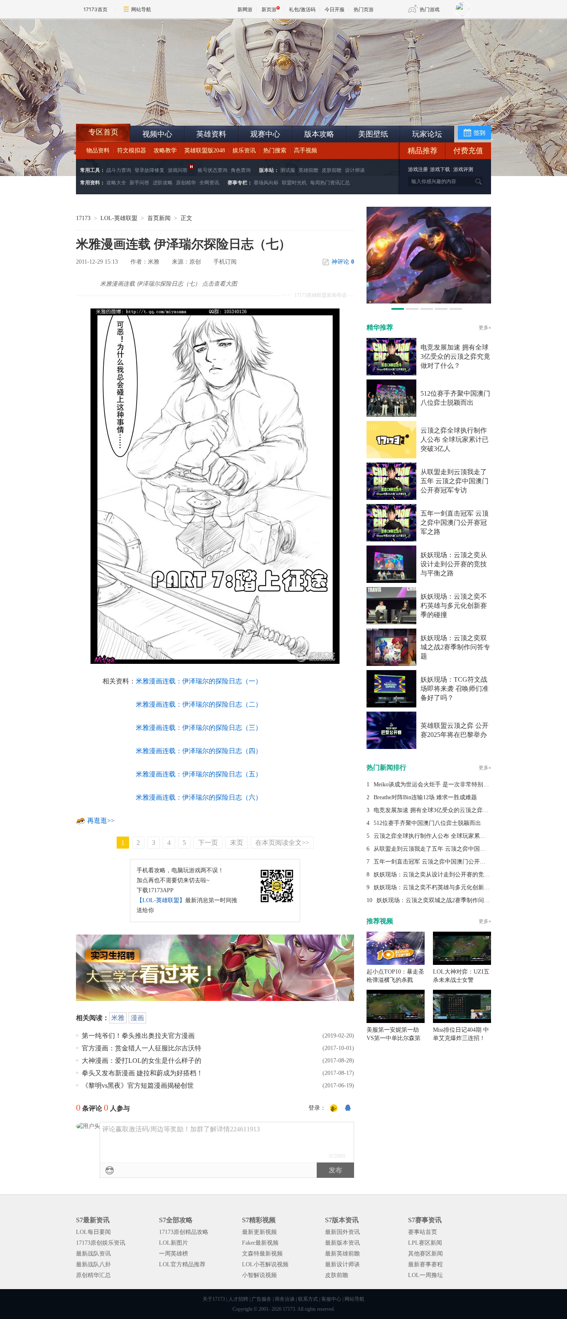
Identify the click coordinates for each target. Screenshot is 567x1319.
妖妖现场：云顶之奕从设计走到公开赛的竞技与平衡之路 (453, 564)
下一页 (208, 842)
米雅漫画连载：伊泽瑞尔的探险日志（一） (199, 681)
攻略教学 (165, 150)
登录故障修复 (149, 170)
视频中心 (157, 134)
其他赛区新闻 (425, 1253)
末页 (236, 842)
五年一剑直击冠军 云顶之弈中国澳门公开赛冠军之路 (454, 522)
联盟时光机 (294, 183)
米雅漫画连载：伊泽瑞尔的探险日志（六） (199, 797)
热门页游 (364, 9)
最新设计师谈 (342, 1264)
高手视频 (305, 150)
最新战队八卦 (93, 1264)
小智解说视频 (259, 1275)
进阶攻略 (163, 183)
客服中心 (331, 1299)
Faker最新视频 (260, 1243)
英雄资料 (211, 134)
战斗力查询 (118, 170)
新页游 (269, 9)
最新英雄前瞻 (342, 1253)
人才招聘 (238, 1299)
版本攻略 (319, 134)
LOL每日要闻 (93, 1232)
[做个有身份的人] (333, 1108)
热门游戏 (430, 9)
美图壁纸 (373, 134)
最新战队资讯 (93, 1253)
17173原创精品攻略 (183, 1232)
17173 (83, 218)
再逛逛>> (101, 820)
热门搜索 (274, 150)
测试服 (287, 170)
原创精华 (186, 183)
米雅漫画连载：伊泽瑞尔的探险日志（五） (199, 774)
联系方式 (308, 1299)
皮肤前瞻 (332, 170)
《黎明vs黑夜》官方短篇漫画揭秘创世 (138, 1085)
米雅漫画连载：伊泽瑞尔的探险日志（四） (199, 750)
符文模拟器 (131, 150)
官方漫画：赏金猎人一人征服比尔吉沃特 (141, 1048)
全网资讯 (209, 183)
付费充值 (468, 151)
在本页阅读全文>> (282, 842)
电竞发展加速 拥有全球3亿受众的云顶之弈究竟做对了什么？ (455, 356)
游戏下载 (440, 169)
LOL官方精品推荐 (182, 1264)
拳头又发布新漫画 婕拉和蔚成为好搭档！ (142, 1073)
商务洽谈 (285, 1299)
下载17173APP (155, 890)
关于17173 (214, 1299)
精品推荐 (422, 151)
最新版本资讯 (342, 1243)
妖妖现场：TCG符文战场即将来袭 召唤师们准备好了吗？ (454, 688)
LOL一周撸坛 (425, 1275)
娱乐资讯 (244, 150)
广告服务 (261, 1299)
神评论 (343, 262)
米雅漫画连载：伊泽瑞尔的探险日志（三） (199, 727)
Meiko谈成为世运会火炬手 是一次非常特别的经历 (437, 784)
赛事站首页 (422, 1232)
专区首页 (103, 132)
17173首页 (95, 9)
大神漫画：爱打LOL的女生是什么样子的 (141, 1060)
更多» (485, 327)
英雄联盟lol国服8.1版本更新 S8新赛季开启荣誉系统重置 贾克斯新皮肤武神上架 (140, 104)
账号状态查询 (212, 170)
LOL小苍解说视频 (265, 1264)
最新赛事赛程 (425, 1264)
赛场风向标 (266, 183)
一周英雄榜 (173, 1253)
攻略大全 (116, 183)
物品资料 (98, 150)
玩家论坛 (427, 134)
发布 (335, 1170)
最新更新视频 (259, 1232)
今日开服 (335, 9)
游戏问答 (178, 170)
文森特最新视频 (262, 1253)
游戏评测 (463, 169)
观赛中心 (265, 134)
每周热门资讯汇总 (330, 183)
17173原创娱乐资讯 (100, 1243)
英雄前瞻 (308, 170)
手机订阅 (225, 262)
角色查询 (241, 170)
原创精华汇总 (93, 1275)
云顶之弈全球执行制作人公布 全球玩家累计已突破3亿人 (454, 439)
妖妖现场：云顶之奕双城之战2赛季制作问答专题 (455, 647)
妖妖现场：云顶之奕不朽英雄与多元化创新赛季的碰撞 (453, 605)
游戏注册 (418, 169)
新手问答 (139, 183)
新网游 (244, 9)
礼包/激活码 (302, 9)
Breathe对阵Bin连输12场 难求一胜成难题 (425, 797)
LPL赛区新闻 (425, 1243)
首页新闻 (159, 218)
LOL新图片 (173, 1243)
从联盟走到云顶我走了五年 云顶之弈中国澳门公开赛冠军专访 (454, 481)
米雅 (118, 1017)
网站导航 (141, 9)
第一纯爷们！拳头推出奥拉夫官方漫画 (138, 1035)
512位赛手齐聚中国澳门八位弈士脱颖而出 (427, 823)
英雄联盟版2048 (204, 150)
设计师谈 (355, 170)
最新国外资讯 (342, 1232)
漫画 (137, 1017)
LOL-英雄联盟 (118, 218)
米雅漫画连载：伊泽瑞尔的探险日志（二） (199, 704)
